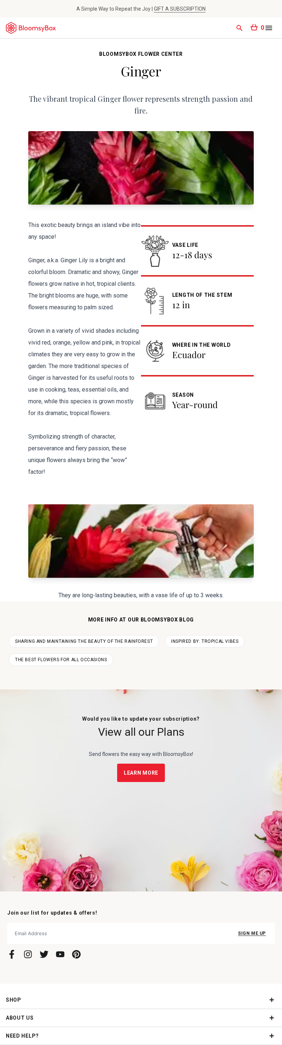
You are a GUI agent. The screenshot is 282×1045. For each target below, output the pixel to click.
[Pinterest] (76, 954)
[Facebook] (11, 954)
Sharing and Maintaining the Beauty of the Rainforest (84, 641)
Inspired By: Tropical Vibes (204, 641)
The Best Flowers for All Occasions (61, 659)
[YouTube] (60, 954)
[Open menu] (268, 28)
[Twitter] (44, 954)
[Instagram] (28, 954)
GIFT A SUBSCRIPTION (180, 9)
